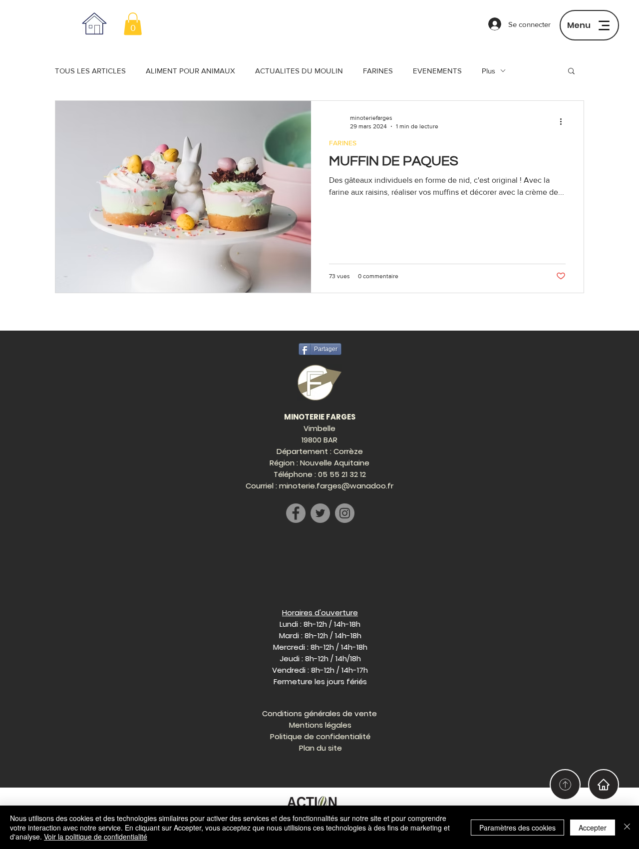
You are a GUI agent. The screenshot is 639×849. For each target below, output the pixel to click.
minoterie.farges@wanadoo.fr (336, 485)
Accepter (593, 828)
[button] (132, 23)
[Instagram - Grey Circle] (344, 513)
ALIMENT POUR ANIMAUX (190, 70)
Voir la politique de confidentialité (95, 837)
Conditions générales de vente (319, 713)
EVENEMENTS (437, 70)
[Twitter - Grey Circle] (320, 513)
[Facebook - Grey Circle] (296, 513)
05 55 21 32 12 (342, 474)
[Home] (603, 784)
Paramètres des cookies (517, 828)
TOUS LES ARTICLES (90, 70)
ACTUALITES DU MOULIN (299, 70)
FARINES (378, 70)
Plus (488, 70)
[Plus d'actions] (564, 121)
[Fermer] (627, 827)
